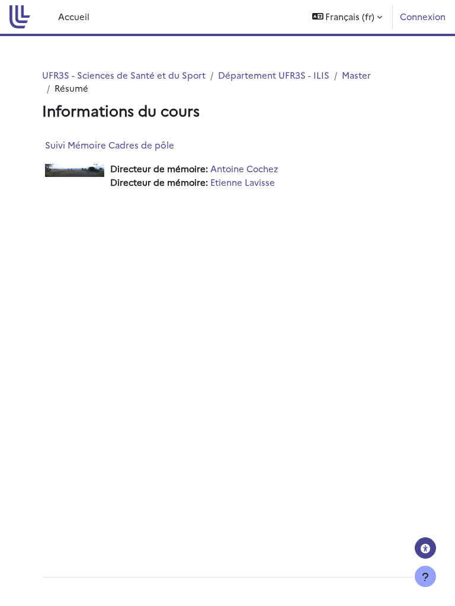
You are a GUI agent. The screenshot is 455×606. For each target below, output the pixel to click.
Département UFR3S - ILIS (273, 75)
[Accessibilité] (425, 548)
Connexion (423, 16)
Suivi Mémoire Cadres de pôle (109, 144)
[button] (347, 17)
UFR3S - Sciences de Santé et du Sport (124, 75)
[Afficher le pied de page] (425, 576)
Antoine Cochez (244, 168)
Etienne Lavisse (242, 182)
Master (356, 75)
